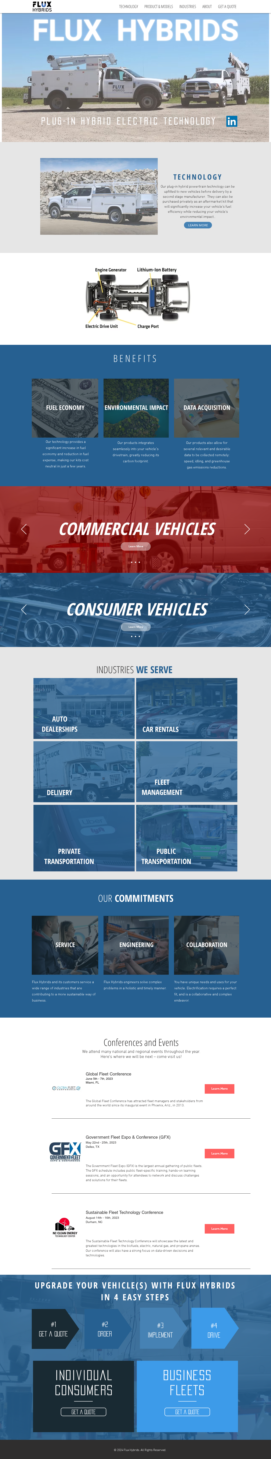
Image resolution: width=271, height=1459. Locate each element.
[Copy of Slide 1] (135, 562)
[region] (135, 299)
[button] (83, 1412)
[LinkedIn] (231, 121)
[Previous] (23, 529)
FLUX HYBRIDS (135, 30)
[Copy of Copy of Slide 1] (139, 562)
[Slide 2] (135, 636)
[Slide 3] (139, 636)
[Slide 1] (131, 562)
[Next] (247, 529)
